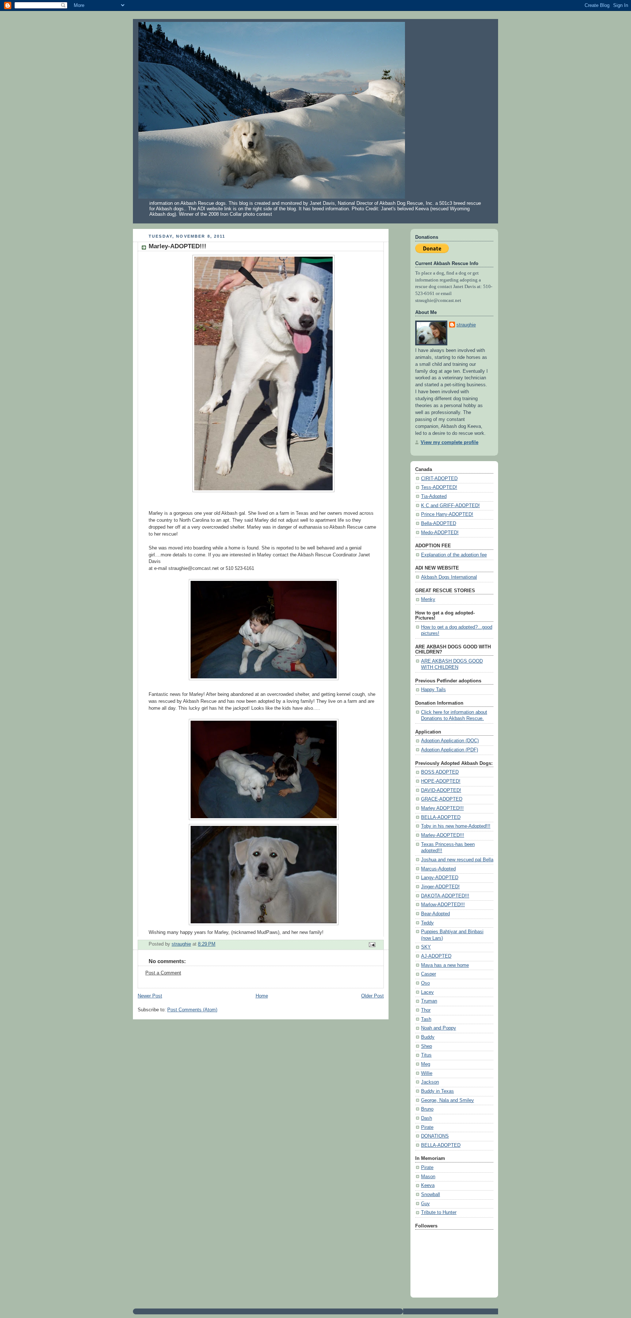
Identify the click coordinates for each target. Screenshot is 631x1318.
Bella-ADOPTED (438, 523)
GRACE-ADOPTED (441, 799)
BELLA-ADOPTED (440, 817)
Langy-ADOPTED (439, 877)
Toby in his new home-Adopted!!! (455, 826)
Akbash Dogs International (449, 577)
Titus (426, 1055)
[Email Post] (371, 944)
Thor (426, 1010)
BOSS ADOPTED (440, 772)
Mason (428, 1176)
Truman (429, 1001)
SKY (426, 947)
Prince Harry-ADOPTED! (447, 514)
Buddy (428, 1037)
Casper (428, 974)
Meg (425, 1064)
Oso (425, 983)
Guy (425, 1203)
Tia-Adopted (434, 496)
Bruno (427, 1109)
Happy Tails (433, 689)
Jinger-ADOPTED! (440, 886)
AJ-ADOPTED (436, 956)
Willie (426, 1073)
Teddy (427, 923)
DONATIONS (435, 1136)
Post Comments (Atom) (192, 1009)
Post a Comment (163, 973)
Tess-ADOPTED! (439, 487)
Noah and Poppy (438, 1028)
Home (262, 996)
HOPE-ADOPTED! (440, 781)
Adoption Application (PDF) (449, 749)
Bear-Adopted (435, 913)
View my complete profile (449, 442)
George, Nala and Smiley (447, 1100)
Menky (428, 599)
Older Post (372, 996)
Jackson (430, 1082)
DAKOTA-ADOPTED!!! (445, 896)
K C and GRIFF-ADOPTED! (450, 505)
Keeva (428, 1185)
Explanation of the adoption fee (454, 555)
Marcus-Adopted (438, 868)
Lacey (427, 992)
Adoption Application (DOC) (450, 740)
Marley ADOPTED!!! (442, 808)
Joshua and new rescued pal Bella (457, 859)
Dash (426, 1118)
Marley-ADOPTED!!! (442, 835)
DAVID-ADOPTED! (441, 790)
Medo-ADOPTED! (440, 532)
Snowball (430, 1194)
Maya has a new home (445, 965)
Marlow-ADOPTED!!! (443, 904)
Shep (426, 1046)
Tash (426, 1019)
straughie (466, 324)
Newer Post (150, 996)
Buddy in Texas (437, 1091)
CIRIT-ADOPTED (439, 478)
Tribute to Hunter (438, 1212)
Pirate (427, 1127)
